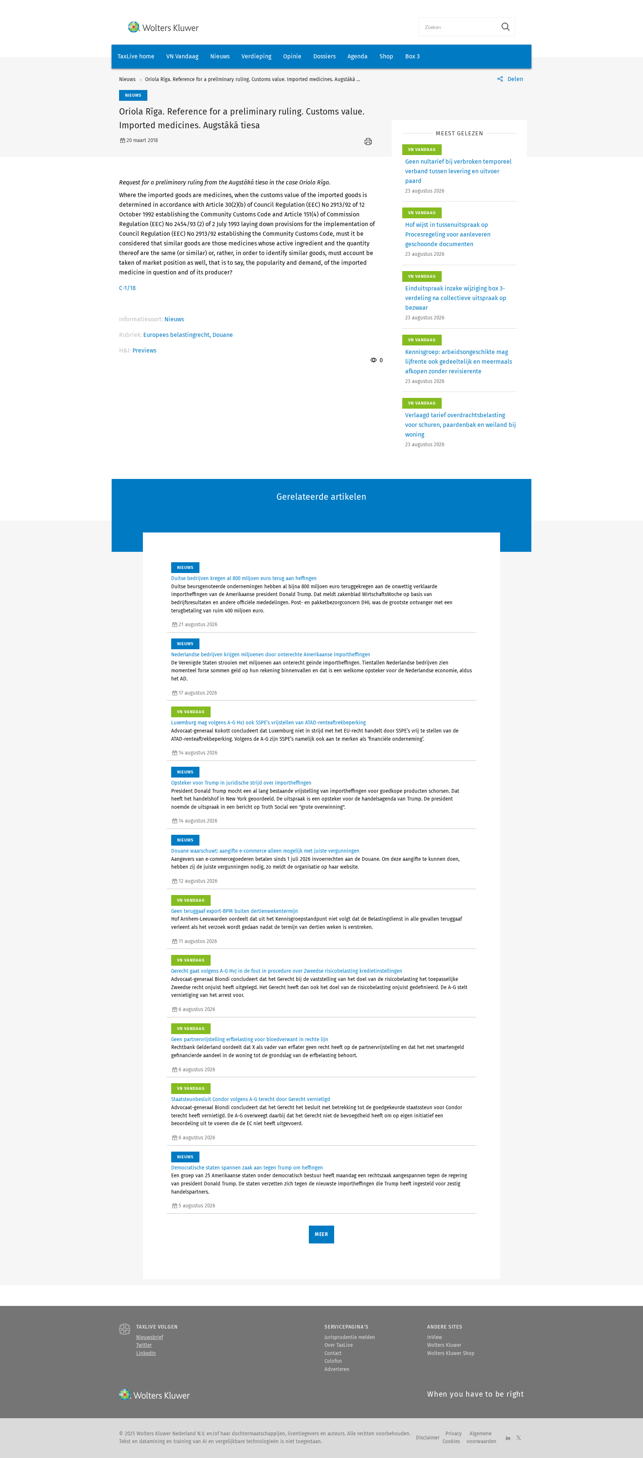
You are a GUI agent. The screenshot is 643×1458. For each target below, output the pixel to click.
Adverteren (336, 1369)
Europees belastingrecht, (177, 334)
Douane (222, 334)
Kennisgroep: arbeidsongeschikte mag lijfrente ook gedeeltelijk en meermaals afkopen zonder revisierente (458, 361)
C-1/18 (127, 288)
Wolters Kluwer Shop (450, 1353)
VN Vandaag (182, 56)
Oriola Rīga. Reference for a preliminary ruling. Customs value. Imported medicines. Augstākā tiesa (256, 80)
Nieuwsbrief (149, 1337)
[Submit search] (506, 27)
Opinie (292, 56)
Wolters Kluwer (444, 1345)
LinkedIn (146, 1353)
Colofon (333, 1361)
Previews (144, 350)
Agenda (358, 56)
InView (434, 1337)
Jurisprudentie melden (349, 1337)
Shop (386, 56)
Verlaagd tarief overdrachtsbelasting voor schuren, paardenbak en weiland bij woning (460, 425)
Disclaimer (427, 1438)
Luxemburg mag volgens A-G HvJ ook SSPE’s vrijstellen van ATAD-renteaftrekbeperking (268, 723)
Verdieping (256, 56)
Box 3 (412, 56)
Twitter (144, 1345)
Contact (333, 1353)
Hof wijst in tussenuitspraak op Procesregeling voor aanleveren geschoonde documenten (447, 234)
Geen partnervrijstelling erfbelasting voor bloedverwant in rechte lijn (249, 1040)
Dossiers (324, 56)
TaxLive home (136, 56)
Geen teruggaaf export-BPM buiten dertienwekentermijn (234, 911)
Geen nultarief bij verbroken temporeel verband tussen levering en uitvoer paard (458, 171)
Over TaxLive (338, 1345)
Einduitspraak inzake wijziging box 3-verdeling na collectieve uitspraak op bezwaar (455, 298)
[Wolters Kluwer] (163, 27)
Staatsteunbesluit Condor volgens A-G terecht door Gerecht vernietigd (250, 1100)
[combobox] (458, 27)
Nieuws (220, 56)
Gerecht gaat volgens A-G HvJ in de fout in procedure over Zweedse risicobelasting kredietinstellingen (286, 971)
